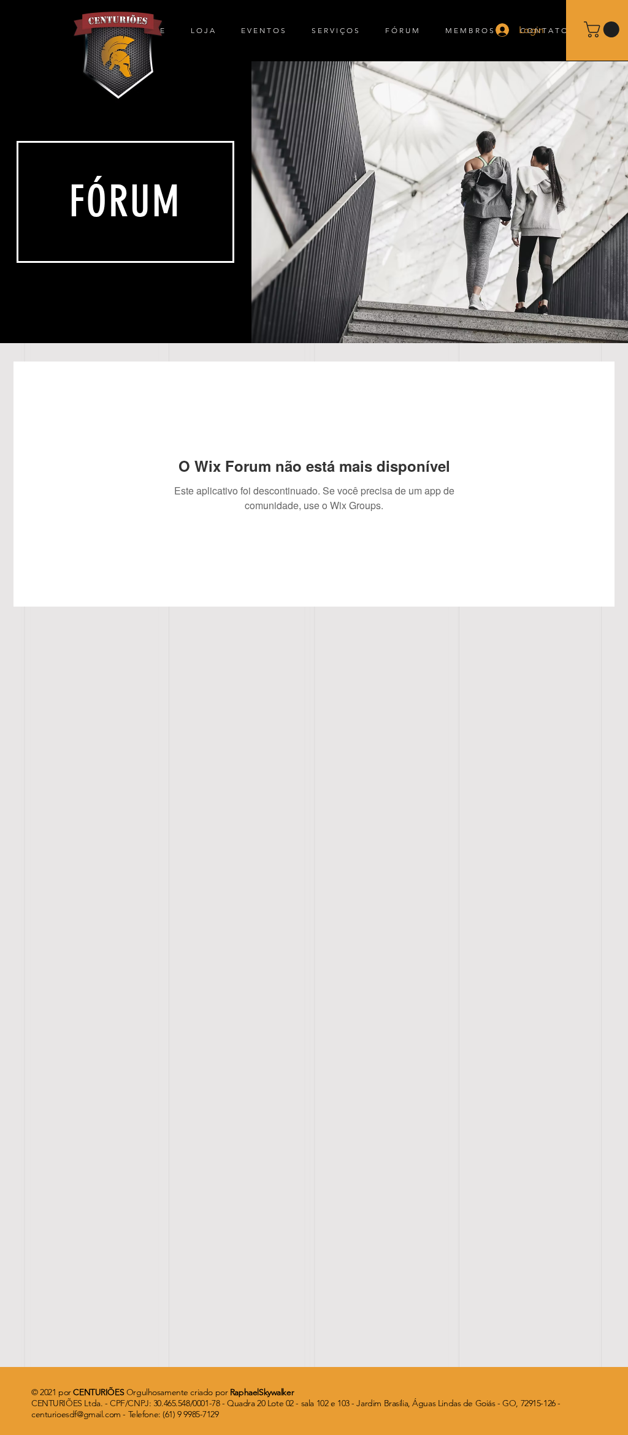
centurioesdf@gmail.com (76, 1414)
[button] (603, 29)
